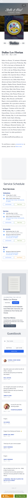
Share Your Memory (10, 326)
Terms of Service (18, 492)
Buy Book (15, 302)
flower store (19, 146)
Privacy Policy (10, 492)
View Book (7, 302)
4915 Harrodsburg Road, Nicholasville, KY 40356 (12, 236)
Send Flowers (19, 257)
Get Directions (8, 204)
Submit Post (14, 351)
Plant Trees (19, 204)
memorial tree (20, 144)
